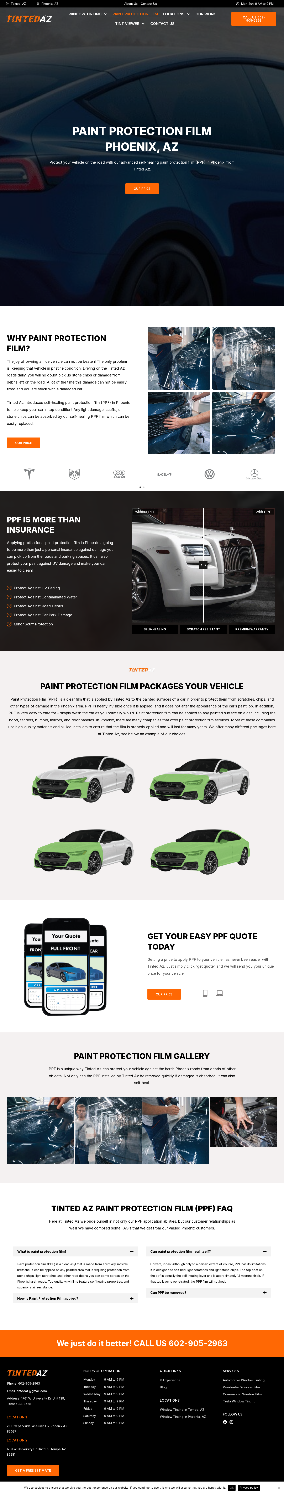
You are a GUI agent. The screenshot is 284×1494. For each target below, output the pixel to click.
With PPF (263, 512)
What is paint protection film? (42, 1251)
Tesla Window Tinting (239, 1401)
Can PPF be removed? (168, 1293)
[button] (140, 487)
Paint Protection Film (135, 14)
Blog (163, 1387)
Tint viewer (127, 23)
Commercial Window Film (242, 1394)
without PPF (145, 512)
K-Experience (170, 1380)
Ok (232, 1487)
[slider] (203, 565)
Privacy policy (249, 1487)
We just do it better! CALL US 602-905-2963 (142, 1343)
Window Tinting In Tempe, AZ (182, 1410)
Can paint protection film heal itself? (180, 1251)
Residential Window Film (241, 1387)
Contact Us (149, 4)
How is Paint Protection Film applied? (47, 1298)
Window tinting (84, 14)
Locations (173, 14)
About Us (131, 4)
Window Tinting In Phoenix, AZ (183, 1417)
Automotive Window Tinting (244, 1380)
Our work (205, 14)
